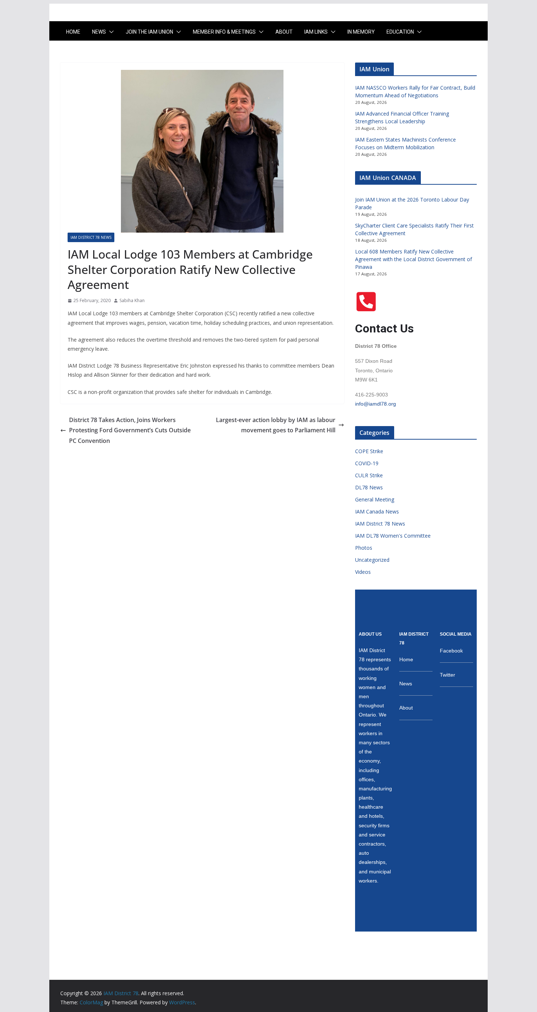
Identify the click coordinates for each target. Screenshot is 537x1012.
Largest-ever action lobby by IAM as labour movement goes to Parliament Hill (275, 425)
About (284, 32)
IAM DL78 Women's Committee (393, 535)
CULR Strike (369, 475)
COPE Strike (369, 451)
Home (73, 32)
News (99, 32)
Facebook (451, 651)
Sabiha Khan (132, 300)
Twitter (447, 675)
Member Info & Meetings (224, 32)
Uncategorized (372, 559)
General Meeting (374, 499)
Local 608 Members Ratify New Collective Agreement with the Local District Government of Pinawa (413, 259)
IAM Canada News (377, 511)
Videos (363, 571)
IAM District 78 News (91, 237)
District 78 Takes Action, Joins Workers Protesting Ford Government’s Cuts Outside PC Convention (130, 430)
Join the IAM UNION (149, 32)
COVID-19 (366, 463)
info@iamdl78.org (375, 404)
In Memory (361, 32)
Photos (363, 547)
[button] (110, 32)
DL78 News (369, 487)
